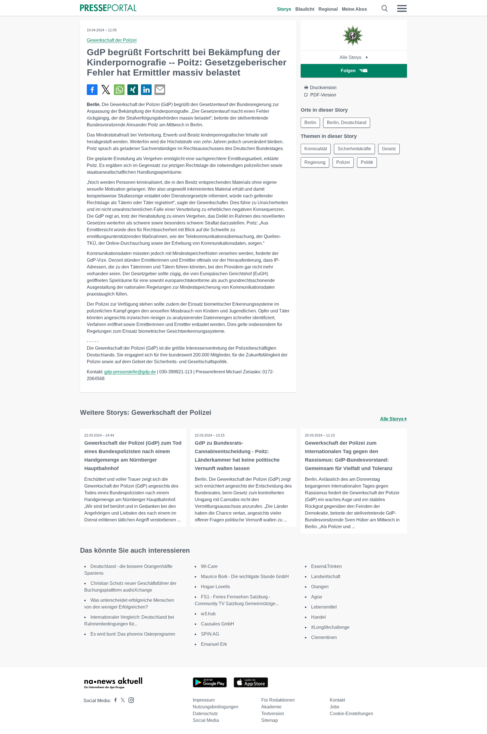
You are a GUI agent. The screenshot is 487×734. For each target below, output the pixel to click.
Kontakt (337, 700)
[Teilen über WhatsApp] (119, 89)
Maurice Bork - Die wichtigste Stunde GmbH (245, 576)
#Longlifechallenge (330, 627)
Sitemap (269, 720)
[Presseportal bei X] (121, 700)
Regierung (315, 162)
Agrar (316, 596)
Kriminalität (315, 148)
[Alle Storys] (354, 45)
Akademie (271, 706)
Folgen (348, 70)
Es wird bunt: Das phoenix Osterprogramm (132, 634)
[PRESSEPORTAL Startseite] (108, 8)
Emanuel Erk (214, 644)
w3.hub (208, 613)
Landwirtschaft (325, 576)
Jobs (334, 706)
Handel (318, 617)
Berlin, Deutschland (346, 122)
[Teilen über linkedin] (146, 89)
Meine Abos (354, 9)
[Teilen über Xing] (132, 89)
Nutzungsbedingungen (215, 706)
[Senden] (159, 89)
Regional (328, 9)
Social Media (206, 720)
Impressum (204, 700)
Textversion (272, 713)
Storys (284, 9)
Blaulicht (304, 9)
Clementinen (324, 637)
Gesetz (389, 148)
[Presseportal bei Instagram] (129, 699)
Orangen (320, 586)
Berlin (310, 122)
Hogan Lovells (215, 586)
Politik (367, 162)
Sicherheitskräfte (354, 148)
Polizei (343, 162)
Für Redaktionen (278, 700)
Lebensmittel (324, 607)
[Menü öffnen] (402, 8)
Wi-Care (209, 566)
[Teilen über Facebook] (92, 89)
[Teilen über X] (105, 89)
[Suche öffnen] (384, 8)
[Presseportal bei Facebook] (114, 700)
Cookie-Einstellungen (351, 713)
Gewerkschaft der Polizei (112, 40)
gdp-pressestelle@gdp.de (130, 371)
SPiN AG (210, 634)
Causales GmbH (217, 623)
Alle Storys (351, 57)
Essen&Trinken (326, 566)
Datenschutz (205, 713)
